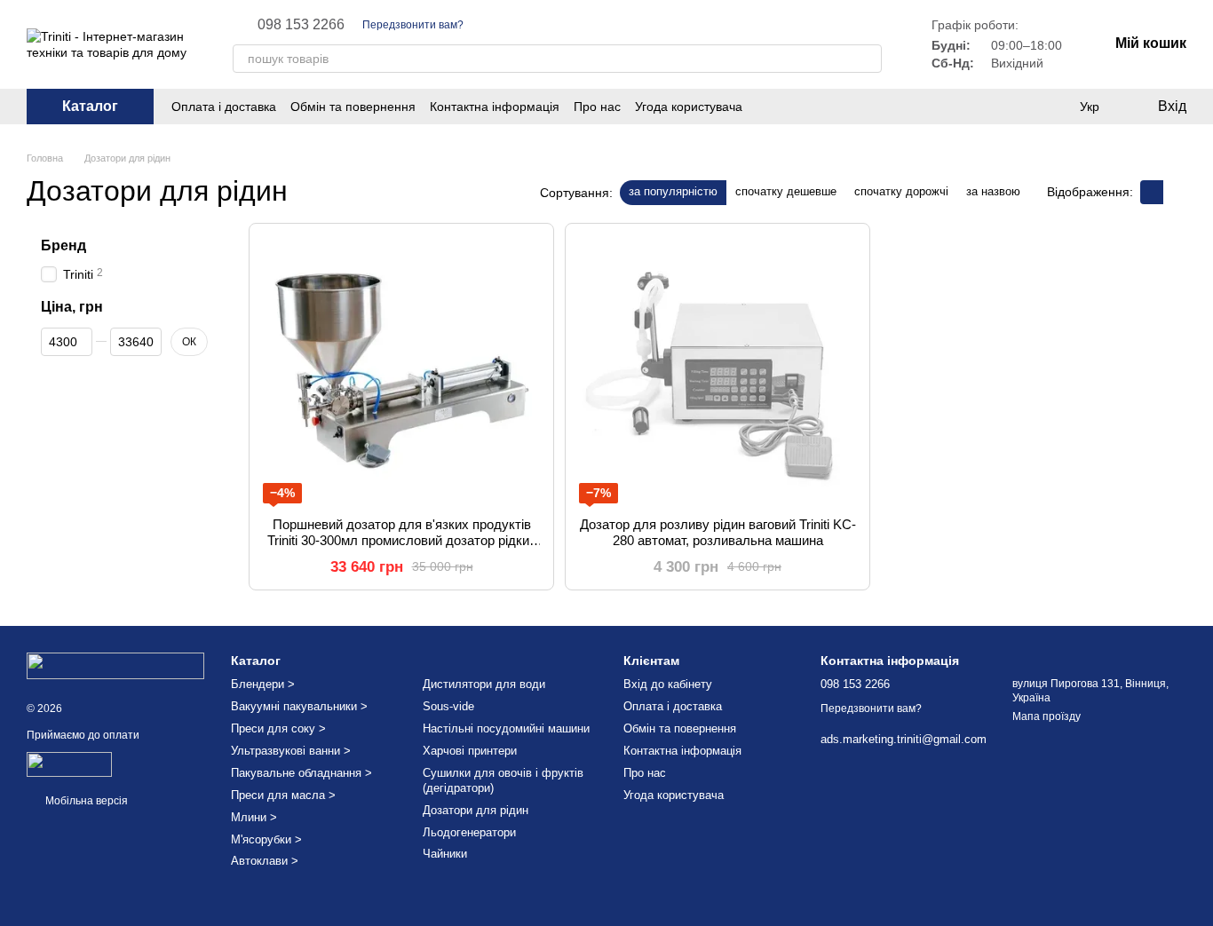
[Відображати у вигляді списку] (1174, 192)
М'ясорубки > (266, 839)
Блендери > (263, 684)
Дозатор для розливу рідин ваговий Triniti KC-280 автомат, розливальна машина (718, 532)
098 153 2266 (301, 25)
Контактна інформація (494, 106)
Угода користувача (688, 106)
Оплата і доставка (223, 106)
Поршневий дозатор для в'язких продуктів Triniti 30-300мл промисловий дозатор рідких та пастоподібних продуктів (401, 540)
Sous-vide (448, 706)
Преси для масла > (283, 795)
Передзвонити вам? (413, 25)
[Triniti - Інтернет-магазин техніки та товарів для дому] (115, 665)
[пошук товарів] (867, 58)
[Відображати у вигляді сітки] (1151, 192)
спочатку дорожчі (901, 191)
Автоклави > (264, 860)
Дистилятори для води (484, 684)
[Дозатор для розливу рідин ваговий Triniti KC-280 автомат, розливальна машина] (717, 370)
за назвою (993, 191)
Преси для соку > (278, 728)
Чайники (445, 853)
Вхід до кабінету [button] (667, 684)
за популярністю (673, 191)
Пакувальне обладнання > (301, 773)
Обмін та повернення (353, 106)
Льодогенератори (469, 832)
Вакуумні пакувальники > (299, 706)
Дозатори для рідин (475, 810)
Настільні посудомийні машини (506, 728)
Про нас (597, 106)
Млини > (254, 817)
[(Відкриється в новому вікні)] (69, 763)
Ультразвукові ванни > (291, 750)
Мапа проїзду (1046, 716)
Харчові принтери (470, 750)
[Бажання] (1018, 106)
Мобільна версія (85, 801)
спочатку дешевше (785, 191)
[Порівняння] (1053, 106)
